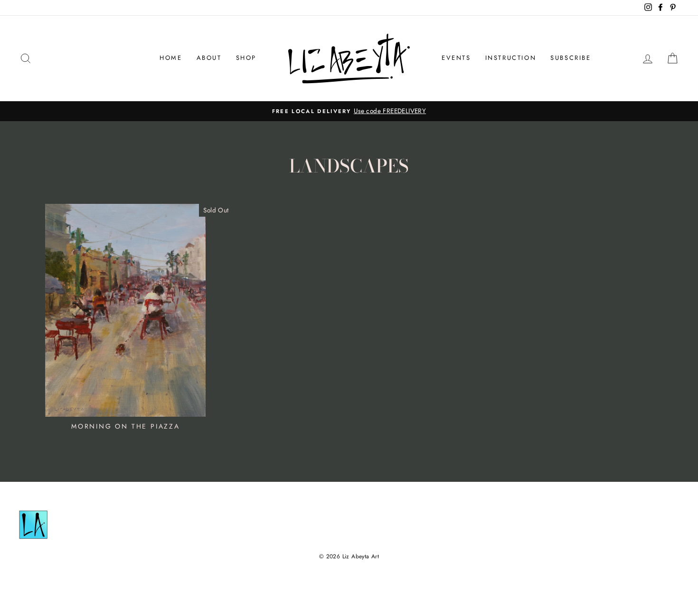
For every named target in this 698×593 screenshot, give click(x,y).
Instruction (511, 57)
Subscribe (570, 57)
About (209, 57)
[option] (349, 111)
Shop (246, 57)
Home (171, 57)
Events (456, 57)
